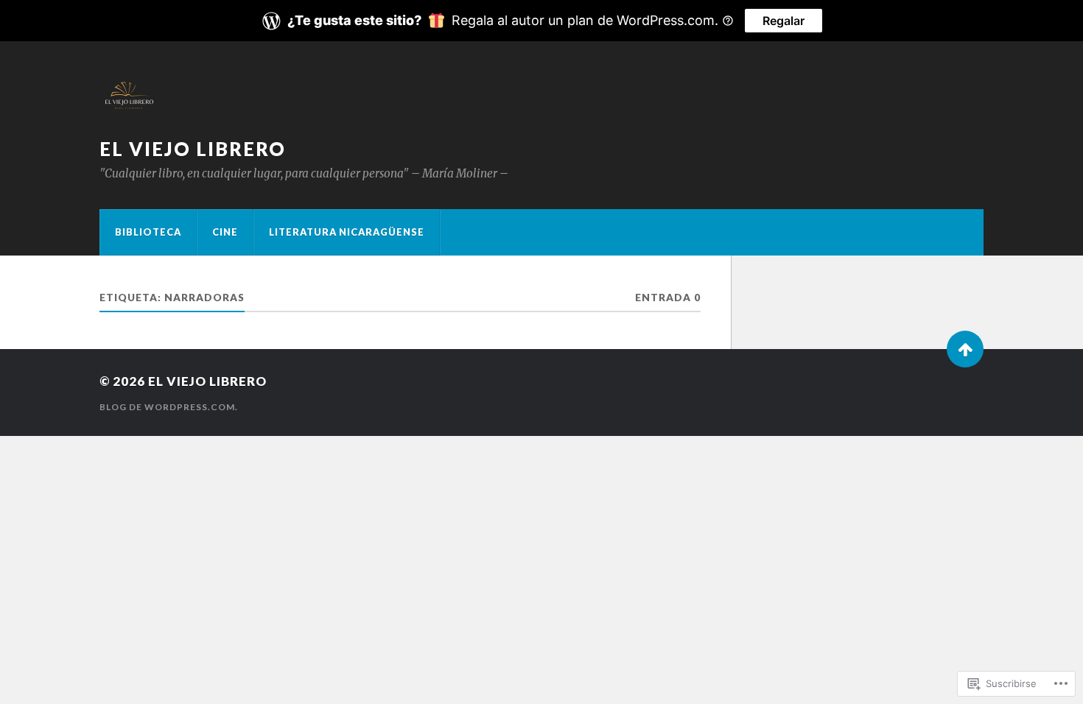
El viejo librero (192, 149)
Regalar (784, 20)
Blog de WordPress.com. (168, 406)
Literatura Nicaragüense (346, 232)
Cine (225, 232)
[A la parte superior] (965, 349)
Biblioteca (148, 232)
